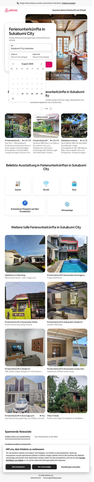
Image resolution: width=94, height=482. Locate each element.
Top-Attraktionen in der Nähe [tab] (46, 437)
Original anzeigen (69, 3)
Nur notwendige (44, 467)
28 (32, 94)
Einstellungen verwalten (70, 467)
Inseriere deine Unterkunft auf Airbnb (69, 10)
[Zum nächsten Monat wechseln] (41, 64)
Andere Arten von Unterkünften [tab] (17, 437)
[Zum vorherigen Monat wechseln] (13, 64)
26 (23, 94)
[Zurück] (42, 109)
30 (42, 94)
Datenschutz (36, 478)
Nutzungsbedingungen (52, 478)
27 (27, 94)
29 (37, 94)
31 (13, 99)
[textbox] (20, 57)
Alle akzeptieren (18, 467)
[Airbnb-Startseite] (11, 10)
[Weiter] (51, 109)
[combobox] (30, 48)
